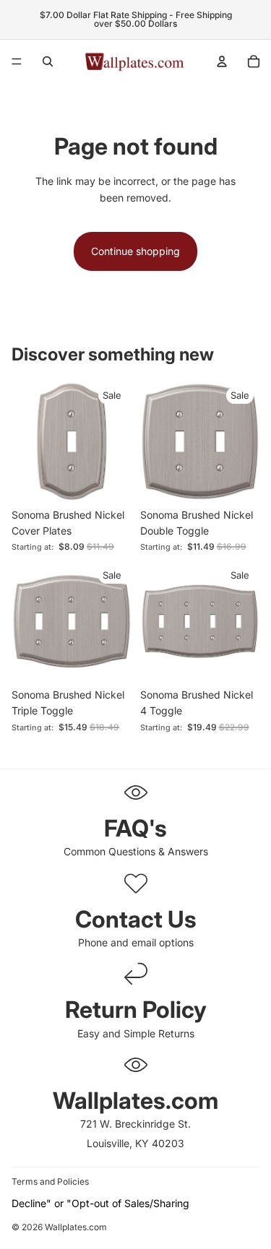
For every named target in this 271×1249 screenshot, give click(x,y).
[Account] (222, 61)
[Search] (48, 61)
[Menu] (16, 61)
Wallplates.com (76, 1227)
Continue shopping (135, 251)
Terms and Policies (50, 1181)
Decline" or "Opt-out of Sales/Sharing (100, 1203)
